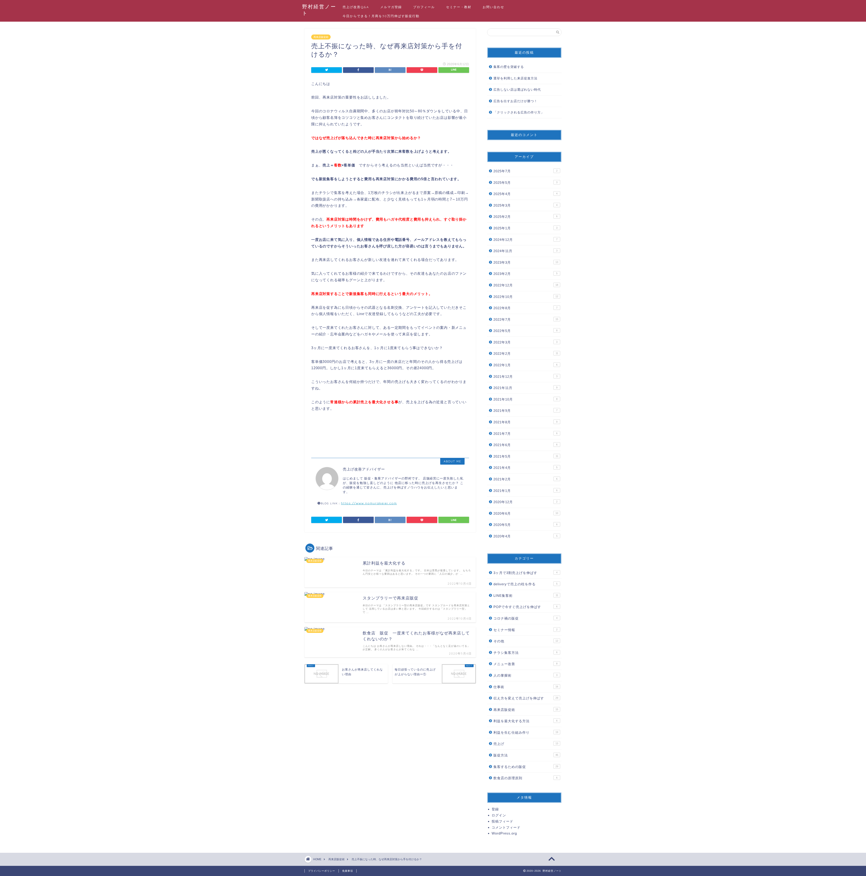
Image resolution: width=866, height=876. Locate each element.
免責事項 (347, 870)
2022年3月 (525, 342)
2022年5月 (525, 331)
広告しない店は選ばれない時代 (517, 89)
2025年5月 (525, 182)
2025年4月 (525, 194)
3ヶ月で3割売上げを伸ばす (525, 573)
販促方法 (525, 755)
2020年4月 (525, 536)
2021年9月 (525, 411)
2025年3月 (525, 205)
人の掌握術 (525, 675)
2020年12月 (525, 502)
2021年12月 (525, 376)
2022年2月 (525, 353)
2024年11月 (525, 251)
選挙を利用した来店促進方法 (515, 78)
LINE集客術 (525, 595)
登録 (495, 809)
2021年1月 (525, 491)
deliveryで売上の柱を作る (525, 584)
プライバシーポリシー (321, 870)
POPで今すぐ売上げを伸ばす (525, 607)
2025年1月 (525, 228)
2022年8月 (525, 308)
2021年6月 (525, 445)
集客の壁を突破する (508, 67)
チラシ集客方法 (525, 653)
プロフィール (424, 7)
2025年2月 (525, 217)
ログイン (499, 815)
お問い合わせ (493, 7)
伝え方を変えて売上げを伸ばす (525, 698)
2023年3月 (525, 262)
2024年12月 (525, 240)
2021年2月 (525, 479)
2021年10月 (525, 399)
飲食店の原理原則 (525, 778)
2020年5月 (525, 525)
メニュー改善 (525, 664)
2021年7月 (525, 434)
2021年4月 (525, 468)
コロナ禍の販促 (525, 618)
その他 (525, 641)
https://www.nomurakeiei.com (369, 503)
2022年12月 (525, 285)
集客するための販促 (525, 767)
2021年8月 (525, 422)
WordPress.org (504, 833)
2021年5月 (525, 456)
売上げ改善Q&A (356, 7)
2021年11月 (525, 388)
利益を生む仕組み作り (525, 732)
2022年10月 (525, 297)
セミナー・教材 (458, 7)
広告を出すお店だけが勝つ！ (515, 101)
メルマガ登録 (391, 7)
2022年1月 (525, 365)
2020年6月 (525, 513)
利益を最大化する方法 (525, 721)
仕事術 (525, 687)
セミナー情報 (525, 630)
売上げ (525, 744)
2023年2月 (525, 274)
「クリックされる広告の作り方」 (518, 112)
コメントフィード (506, 827)
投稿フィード (502, 821)
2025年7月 (525, 171)
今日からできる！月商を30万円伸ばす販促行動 (381, 16)
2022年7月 (525, 319)
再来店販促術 (320, 37)
